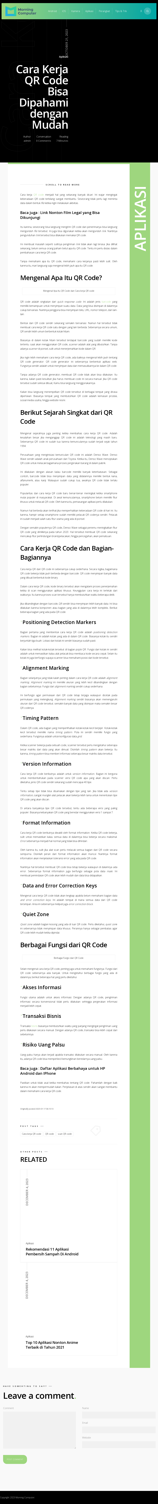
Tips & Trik (121, 11)
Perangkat (104, 11)
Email (85, 1422)
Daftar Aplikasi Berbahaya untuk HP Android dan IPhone (62, 1071)
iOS (64, 11)
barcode (106, 301)
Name (85, 1408)
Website (86, 1437)
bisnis (34, 1026)
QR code (38, 194)
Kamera (75, 11)
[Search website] (147, 11)
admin (27, 140)
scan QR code (65, 1133)
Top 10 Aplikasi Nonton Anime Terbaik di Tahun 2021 (52, 1345)
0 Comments (43, 140)
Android (52, 11)
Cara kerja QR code (31, 1133)
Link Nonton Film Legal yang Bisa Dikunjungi (60, 215)
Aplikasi (89, 11)
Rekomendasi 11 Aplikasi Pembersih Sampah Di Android (52, 1251)
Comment (8, 1408)
